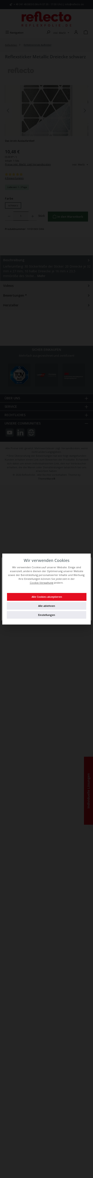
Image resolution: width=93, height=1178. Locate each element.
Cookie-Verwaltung (41, 582)
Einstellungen (46, 615)
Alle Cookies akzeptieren (47, 597)
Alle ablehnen (46, 605)
